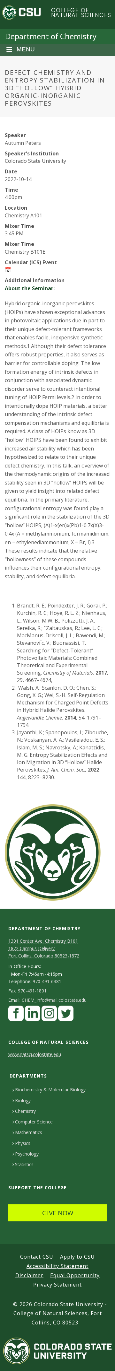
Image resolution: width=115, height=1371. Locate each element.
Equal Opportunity (75, 1275)
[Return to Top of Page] (101, 1359)
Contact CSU (36, 1256)
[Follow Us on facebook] (16, 1015)
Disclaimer (29, 1275)
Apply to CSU (77, 1256)
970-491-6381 (47, 981)
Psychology (27, 1154)
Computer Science (34, 1122)
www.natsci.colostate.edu (34, 1054)
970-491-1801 (32, 991)
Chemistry (25, 1111)
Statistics (24, 1164)
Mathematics (28, 1132)
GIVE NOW (57, 1213)
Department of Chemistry (50, 36)
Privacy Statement (57, 1284)
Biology (23, 1100)
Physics (22, 1143)
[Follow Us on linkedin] (32, 1015)
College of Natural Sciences (81, 13)
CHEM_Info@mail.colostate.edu (54, 1000)
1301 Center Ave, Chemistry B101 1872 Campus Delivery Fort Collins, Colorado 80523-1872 (43, 948)
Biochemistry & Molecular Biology (50, 1090)
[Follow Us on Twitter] (65, 1015)
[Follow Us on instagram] (49, 1015)
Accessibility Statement (57, 1266)
